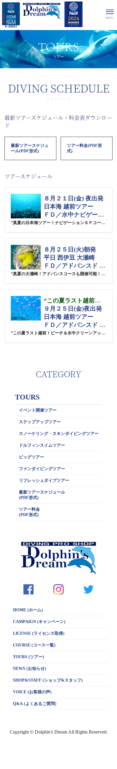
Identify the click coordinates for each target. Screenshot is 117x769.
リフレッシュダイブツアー (44, 480)
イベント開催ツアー (38, 410)
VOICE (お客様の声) (32, 692)
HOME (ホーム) (28, 610)
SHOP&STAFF (48, 680)
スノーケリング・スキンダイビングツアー (59, 433)
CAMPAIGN (39, 621)
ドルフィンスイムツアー (42, 445)
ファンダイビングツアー (42, 469)
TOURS (27, 397)
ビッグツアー (31, 457)
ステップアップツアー (40, 422)
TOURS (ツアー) (28, 657)
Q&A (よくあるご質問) (34, 703)
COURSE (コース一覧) (34, 645)
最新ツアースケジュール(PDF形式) (30, 148)
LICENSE (38, 633)
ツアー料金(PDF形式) (84, 148)
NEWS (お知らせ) (29, 668)
